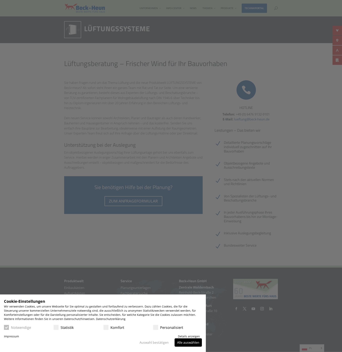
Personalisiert (171, 327)
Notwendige (21, 327)
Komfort (117, 327)
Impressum (11, 336)
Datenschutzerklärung (110, 319)
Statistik (67, 327)
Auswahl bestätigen (154, 342)
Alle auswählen (188, 342)
